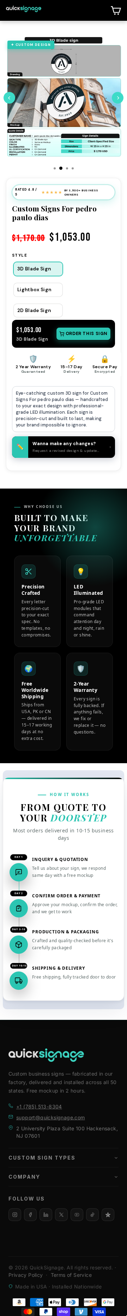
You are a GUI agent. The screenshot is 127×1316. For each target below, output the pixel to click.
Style (19, 255)
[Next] (117, 98)
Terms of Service (71, 1275)
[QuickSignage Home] (46, 1055)
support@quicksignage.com (50, 1117)
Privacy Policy (25, 1275)
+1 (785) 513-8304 (39, 1106)
